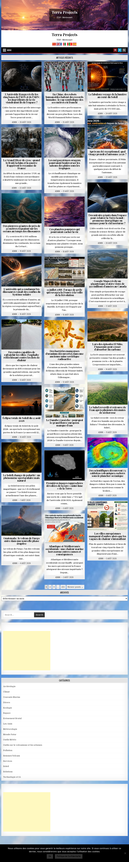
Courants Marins (11, 697)
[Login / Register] (120, 50)
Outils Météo (9, 739)
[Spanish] (75, 44)
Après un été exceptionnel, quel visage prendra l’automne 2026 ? (107, 153)
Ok (50, 856)
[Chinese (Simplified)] (54, 44)
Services (7, 761)
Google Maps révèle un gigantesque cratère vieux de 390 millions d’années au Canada (107, 283)
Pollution (107, 190)
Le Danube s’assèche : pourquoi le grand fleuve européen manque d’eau (64, 422)
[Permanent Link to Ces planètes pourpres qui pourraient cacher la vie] (64, 212)
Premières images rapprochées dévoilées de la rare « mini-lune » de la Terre (64, 485)
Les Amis (7, 724)
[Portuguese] (71, 44)
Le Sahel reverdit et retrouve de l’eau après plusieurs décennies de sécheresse (107, 409)
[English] (58, 44)
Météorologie (109, 126)
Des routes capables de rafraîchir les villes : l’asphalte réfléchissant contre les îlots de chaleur (22, 356)
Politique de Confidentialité (69, 856)
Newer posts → (75, 587)
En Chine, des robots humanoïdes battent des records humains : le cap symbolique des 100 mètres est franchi (64, 98)
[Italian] (66, 44)
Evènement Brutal (14, 135)
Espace (23, 69)
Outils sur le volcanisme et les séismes (22, 745)
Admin (14, 122)
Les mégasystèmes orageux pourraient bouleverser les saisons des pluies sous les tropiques (64, 164)
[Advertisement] (26, 650)
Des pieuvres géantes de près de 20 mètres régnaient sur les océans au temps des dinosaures (21, 228)
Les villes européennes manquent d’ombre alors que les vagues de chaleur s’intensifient (107, 536)
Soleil (109, 69)
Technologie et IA (66, 69)
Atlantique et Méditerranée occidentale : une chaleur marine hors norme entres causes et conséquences (64, 550)
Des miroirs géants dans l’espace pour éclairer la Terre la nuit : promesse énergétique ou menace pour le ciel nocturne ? (107, 219)
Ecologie (114, 382)
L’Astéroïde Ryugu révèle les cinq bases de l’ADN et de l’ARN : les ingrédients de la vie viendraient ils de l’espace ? (21, 98)
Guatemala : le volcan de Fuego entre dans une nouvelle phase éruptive (21, 540)
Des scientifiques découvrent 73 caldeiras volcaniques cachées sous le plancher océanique (107, 473)
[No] (125, 853)
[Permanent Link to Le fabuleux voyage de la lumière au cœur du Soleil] (107, 77)
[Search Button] (124, 50)
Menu (9, 50)
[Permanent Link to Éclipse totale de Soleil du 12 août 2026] (21, 400)
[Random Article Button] (115, 50)
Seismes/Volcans (109, 445)
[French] (62, 44)
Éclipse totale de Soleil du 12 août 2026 (22, 419)
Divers (31, 201)
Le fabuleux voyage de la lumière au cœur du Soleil (107, 96)
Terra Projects (64, 12)
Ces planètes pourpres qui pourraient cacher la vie (64, 230)
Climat (101, 319)
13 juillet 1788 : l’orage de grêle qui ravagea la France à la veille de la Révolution (64, 292)
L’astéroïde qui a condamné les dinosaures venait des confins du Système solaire (21, 291)
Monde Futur (9, 734)
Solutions (121, 190)
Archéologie (17, 201)
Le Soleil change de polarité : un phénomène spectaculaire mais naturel (21, 477)
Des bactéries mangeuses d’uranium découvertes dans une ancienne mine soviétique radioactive (64, 355)
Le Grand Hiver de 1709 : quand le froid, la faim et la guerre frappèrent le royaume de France (21, 164)
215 (63, 587)
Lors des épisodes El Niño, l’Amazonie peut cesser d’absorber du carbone (107, 346)
